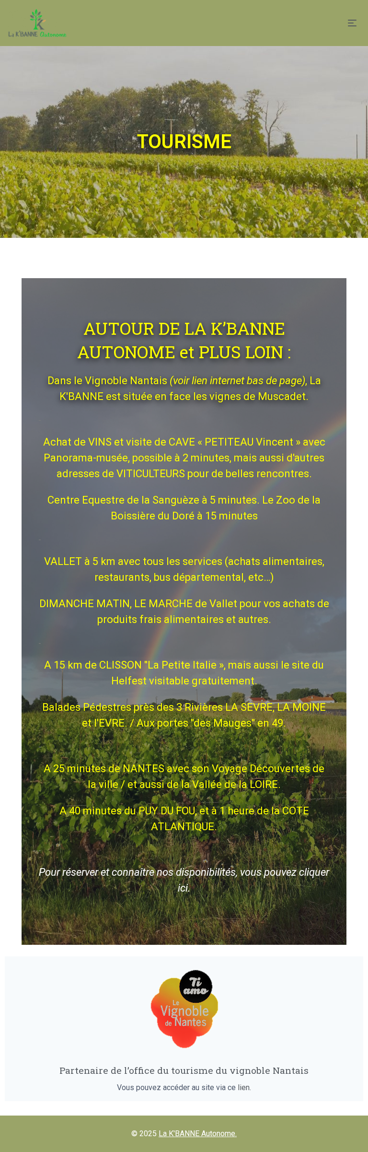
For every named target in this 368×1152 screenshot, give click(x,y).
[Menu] (354, 23)
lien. (244, 1087)
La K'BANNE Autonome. (198, 1133)
